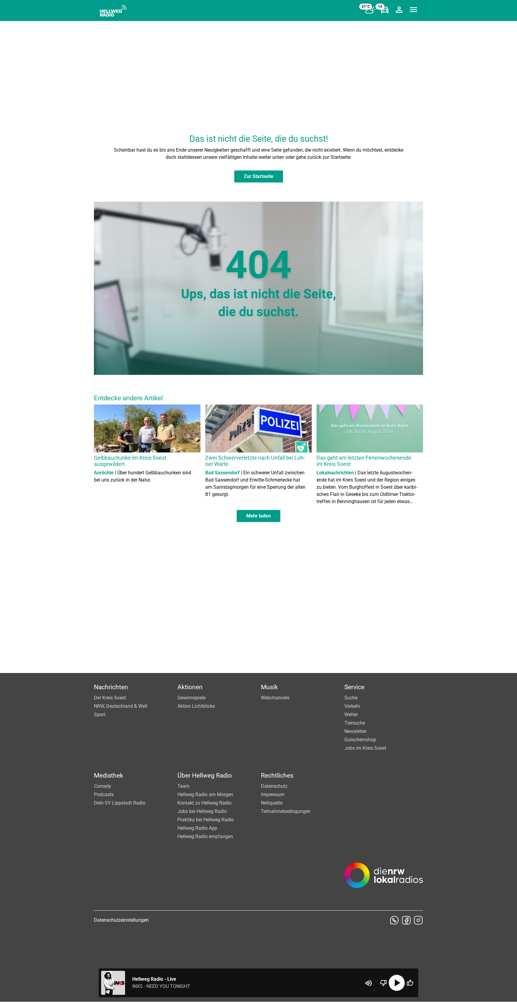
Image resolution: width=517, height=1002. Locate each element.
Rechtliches (277, 775)
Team (183, 786)
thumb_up (409, 982)
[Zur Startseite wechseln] (113, 10)
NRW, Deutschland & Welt (121, 706)
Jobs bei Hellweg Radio (202, 811)
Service (354, 687)
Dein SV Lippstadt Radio (119, 803)
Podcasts (104, 794)
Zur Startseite (258, 176)
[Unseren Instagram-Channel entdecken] (418, 920)
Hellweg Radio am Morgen (205, 794)
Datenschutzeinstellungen (121, 920)
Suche (351, 698)
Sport (99, 714)
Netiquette (271, 803)
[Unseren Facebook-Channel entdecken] (406, 920)
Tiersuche (354, 723)
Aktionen (190, 687)
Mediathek (108, 775)
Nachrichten (111, 687)
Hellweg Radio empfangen (205, 836)
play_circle (396, 982)
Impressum (273, 794)
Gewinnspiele (191, 698)
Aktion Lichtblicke (196, 706)
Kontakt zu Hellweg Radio (204, 803)
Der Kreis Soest (110, 698)
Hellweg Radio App (197, 828)
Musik (269, 687)
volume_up (368, 983)
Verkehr (352, 706)
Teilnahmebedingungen (286, 811)
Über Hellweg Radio (204, 775)
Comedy (102, 786)
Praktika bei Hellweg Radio (205, 820)
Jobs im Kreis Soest (365, 748)
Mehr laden (258, 516)
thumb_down (383, 982)
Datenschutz (274, 786)
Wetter (351, 714)
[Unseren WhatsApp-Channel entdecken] (394, 920)
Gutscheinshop (360, 740)
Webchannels (275, 698)
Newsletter (355, 731)
